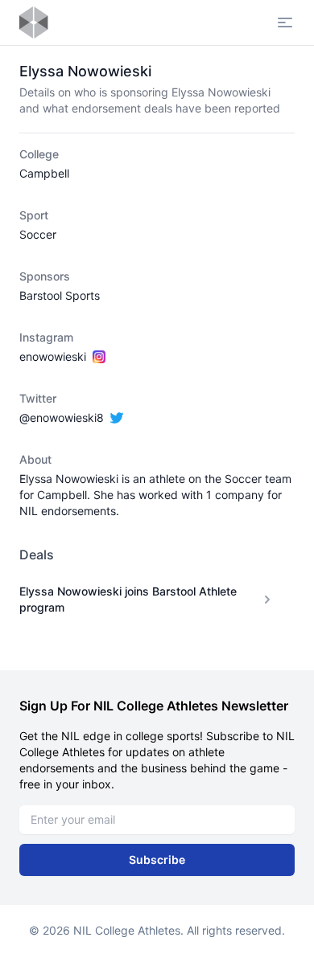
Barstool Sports (59, 295)
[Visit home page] (33, 22)
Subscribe (157, 859)
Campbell (44, 173)
